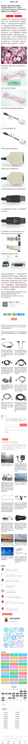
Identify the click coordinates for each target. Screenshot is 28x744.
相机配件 (17, 722)
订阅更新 (21, 736)
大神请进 (17, 714)
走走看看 (14, 654)
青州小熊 (12, 738)
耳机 (23, 658)
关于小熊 (3, 736)
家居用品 (6, 716)
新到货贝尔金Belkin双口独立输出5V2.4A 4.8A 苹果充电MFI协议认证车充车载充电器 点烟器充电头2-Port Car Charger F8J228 (21, 526)
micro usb (5, 679)
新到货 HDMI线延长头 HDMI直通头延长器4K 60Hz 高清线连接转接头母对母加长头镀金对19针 (7, 387)
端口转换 (15, 13)
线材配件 (19, 13)
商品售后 (12, 736)
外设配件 (6, 714)
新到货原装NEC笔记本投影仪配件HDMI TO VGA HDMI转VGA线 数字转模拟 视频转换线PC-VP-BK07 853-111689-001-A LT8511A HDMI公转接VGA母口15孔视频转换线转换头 (7, 487)
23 (25, 698)
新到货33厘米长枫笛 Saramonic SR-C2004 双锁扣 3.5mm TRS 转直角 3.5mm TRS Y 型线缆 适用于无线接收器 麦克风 (7, 353)
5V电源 (5, 667)
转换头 (22, 676)
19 (9, 698)
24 (3, 700)
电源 (5, 661)
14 (17, 696)
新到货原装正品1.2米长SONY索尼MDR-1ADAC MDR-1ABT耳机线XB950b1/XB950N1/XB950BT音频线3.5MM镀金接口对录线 (7, 370)
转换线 (22, 661)
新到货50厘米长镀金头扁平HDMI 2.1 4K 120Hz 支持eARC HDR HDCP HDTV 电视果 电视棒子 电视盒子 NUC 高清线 (21, 370)
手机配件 (6, 720)
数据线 (5, 683)
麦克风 (22, 673)
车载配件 (6, 727)
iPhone (22, 683)
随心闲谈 (17, 727)
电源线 (14, 658)
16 (25, 696)
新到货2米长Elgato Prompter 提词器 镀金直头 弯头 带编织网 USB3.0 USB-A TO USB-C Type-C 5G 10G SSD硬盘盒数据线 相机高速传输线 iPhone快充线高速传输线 (21, 407)
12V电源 (14, 664)
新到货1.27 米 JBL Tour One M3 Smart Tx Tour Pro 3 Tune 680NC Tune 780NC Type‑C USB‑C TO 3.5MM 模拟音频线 (7, 405)
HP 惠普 (14, 673)
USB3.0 (14, 661)
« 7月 (3, 704)
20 (13, 698)
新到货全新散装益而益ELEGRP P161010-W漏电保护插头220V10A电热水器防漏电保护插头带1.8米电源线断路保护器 (14, 333)
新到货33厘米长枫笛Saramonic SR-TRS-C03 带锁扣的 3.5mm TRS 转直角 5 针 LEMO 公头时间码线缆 (21, 352)
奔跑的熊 (5, 654)
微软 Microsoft (23, 670)
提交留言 (23, 425)
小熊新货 (6, 718)
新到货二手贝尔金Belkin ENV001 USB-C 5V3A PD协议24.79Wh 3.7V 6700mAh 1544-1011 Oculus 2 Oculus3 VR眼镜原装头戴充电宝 (13, 327)
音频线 (5, 673)
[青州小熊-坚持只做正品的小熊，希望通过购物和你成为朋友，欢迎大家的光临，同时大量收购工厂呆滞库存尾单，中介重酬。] (14, 2)
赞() (14, 319)
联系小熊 (16, 736)
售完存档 (17, 712)
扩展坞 (5, 670)
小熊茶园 (17, 718)
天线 (5, 676)
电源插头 (14, 679)
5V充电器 (14, 667)
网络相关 (6, 726)
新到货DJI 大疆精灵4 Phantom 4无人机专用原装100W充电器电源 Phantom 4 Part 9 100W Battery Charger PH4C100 (21, 559)
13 (13, 696)
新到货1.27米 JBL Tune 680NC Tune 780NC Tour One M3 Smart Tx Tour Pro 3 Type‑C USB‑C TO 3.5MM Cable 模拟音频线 (21, 387)
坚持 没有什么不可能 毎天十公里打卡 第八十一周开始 (21, 544)
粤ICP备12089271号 (19, 738)
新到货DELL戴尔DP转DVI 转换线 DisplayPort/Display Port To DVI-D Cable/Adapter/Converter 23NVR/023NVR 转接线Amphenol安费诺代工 (12, 295)
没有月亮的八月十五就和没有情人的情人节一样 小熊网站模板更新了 (7, 558)
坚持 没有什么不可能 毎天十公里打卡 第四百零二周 (7, 464)
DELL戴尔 (14, 683)
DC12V (22, 679)
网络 (14, 676)
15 (21, 696)
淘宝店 (25, 736)
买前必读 (7, 736)
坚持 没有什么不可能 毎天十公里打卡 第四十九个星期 (7, 544)
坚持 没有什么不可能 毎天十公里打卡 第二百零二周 (20, 483)
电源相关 (6, 722)
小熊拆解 (17, 716)
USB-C (5, 658)
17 (3, 698)
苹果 (23, 667)
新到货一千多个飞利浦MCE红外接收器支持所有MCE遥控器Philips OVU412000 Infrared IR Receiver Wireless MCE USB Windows (21, 505)
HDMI (22, 664)
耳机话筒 (17, 726)
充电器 (14, 670)
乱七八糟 (5, 664)
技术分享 (17, 720)
